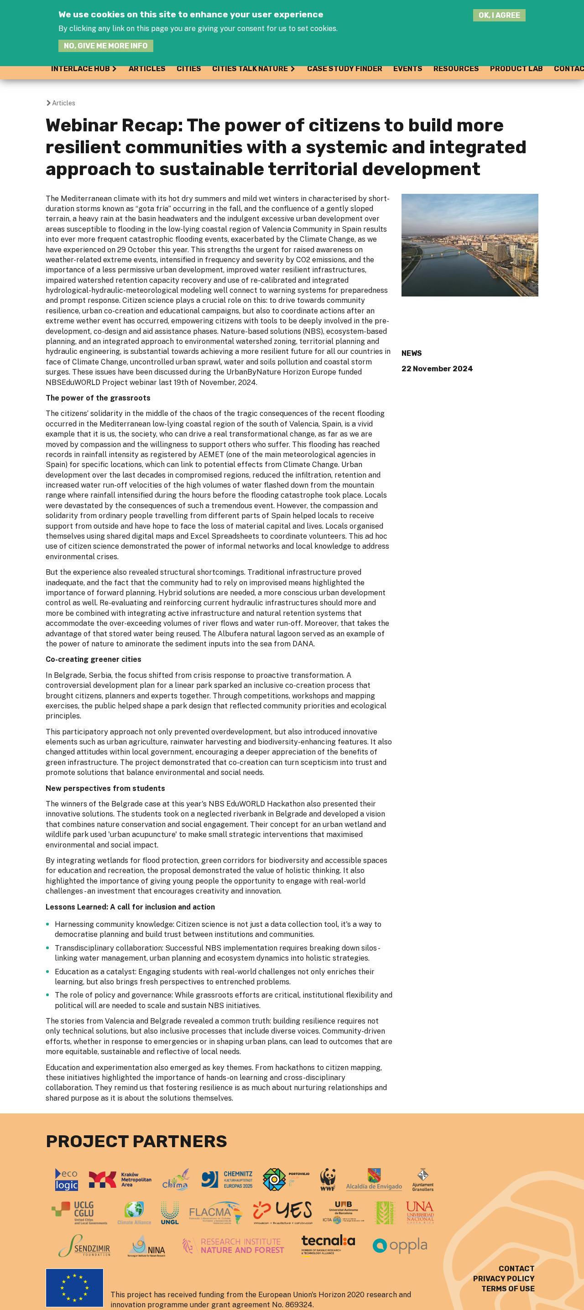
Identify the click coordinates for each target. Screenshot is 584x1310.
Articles (147, 68)
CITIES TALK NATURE (250, 68)
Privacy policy (504, 1278)
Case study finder (344, 68)
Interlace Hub (80, 68)
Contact (517, 1268)
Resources (456, 68)
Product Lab (516, 68)
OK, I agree (499, 15)
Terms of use (508, 1288)
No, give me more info (106, 46)
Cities (189, 68)
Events (407, 68)
